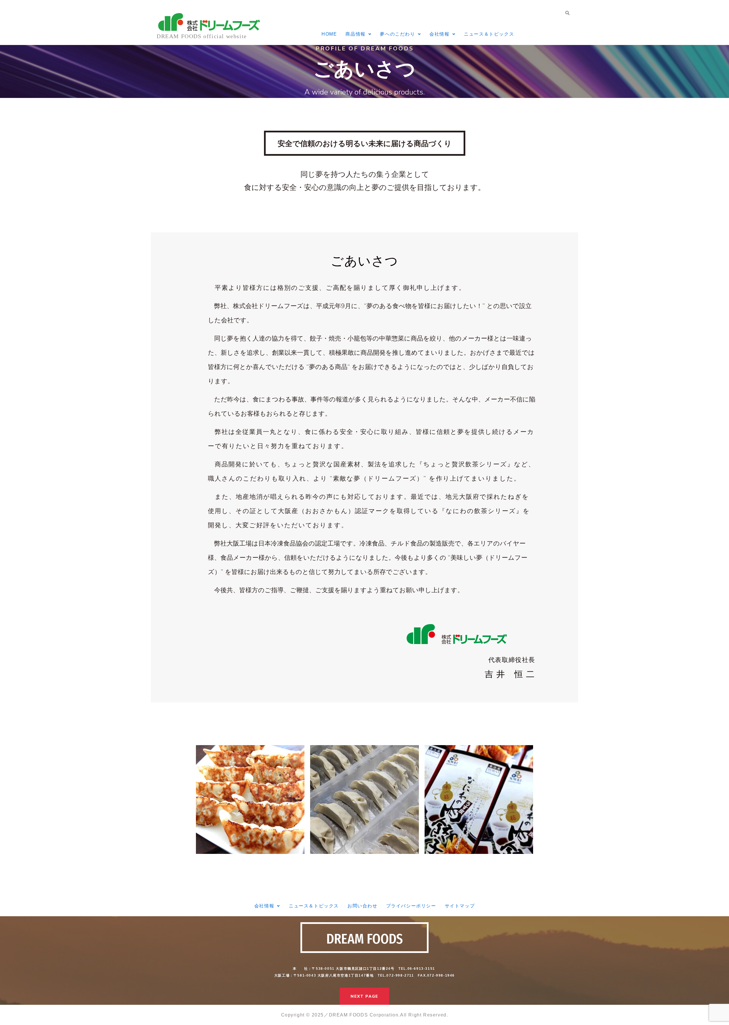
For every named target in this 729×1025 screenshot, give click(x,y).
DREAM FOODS (364, 938)
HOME (329, 34)
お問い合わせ (362, 905)
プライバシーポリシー (411, 905)
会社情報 (439, 34)
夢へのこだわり (397, 34)
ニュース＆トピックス (489, 34)
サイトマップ (460, 905)
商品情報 (355, 34)
